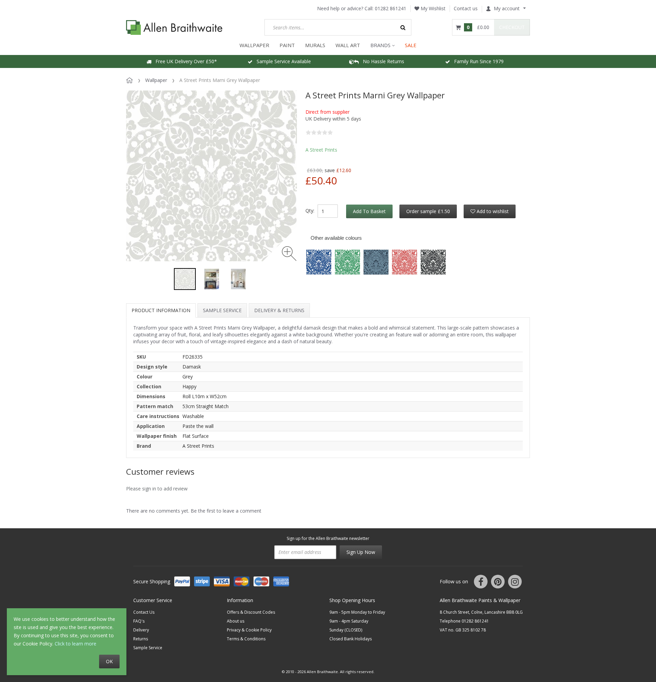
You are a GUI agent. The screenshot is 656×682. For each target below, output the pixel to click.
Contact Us (143, 612)
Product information (161, 310)
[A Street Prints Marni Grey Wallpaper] (185, 279)
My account (507, 8)
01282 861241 (390, 8)
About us (235, 621)
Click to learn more (75, 643)
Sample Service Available (281, 61)
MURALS (315, 45)
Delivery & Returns (279, 310)
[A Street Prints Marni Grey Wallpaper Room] (211, 279)
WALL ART (348, 45)
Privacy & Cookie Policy (249, 630)
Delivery (141, 630)
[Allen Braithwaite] (174, 27)
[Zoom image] (289, 253)
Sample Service (222, 310)
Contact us (466, 8)
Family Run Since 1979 (477, 61)
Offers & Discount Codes (251, 612)
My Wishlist (432, 8)
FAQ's (139, 621)
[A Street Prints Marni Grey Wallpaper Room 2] (238, 279)
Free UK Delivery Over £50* (184, 61)
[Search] (403, 27)
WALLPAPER (254, 45)
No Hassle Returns (381, 61)
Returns (140, 639)
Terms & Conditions (246, 639)
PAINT (287, 45)
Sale (410, 45)
